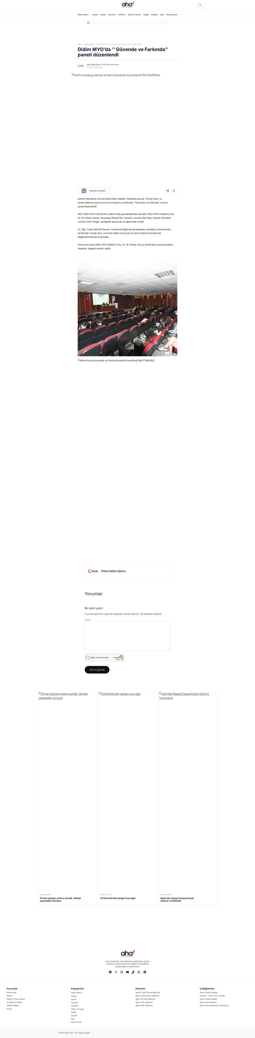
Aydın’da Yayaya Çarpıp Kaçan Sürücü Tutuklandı (177, 899)
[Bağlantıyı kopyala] (174, 190)
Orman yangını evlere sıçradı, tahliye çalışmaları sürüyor (60, 899)
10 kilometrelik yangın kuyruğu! (118, 898)
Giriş (79, 44)
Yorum (88, 619)
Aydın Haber (89, 44)
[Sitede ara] (200, 5)
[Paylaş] (167, 190)
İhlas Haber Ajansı (93, 64)
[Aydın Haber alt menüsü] (89, 14)
